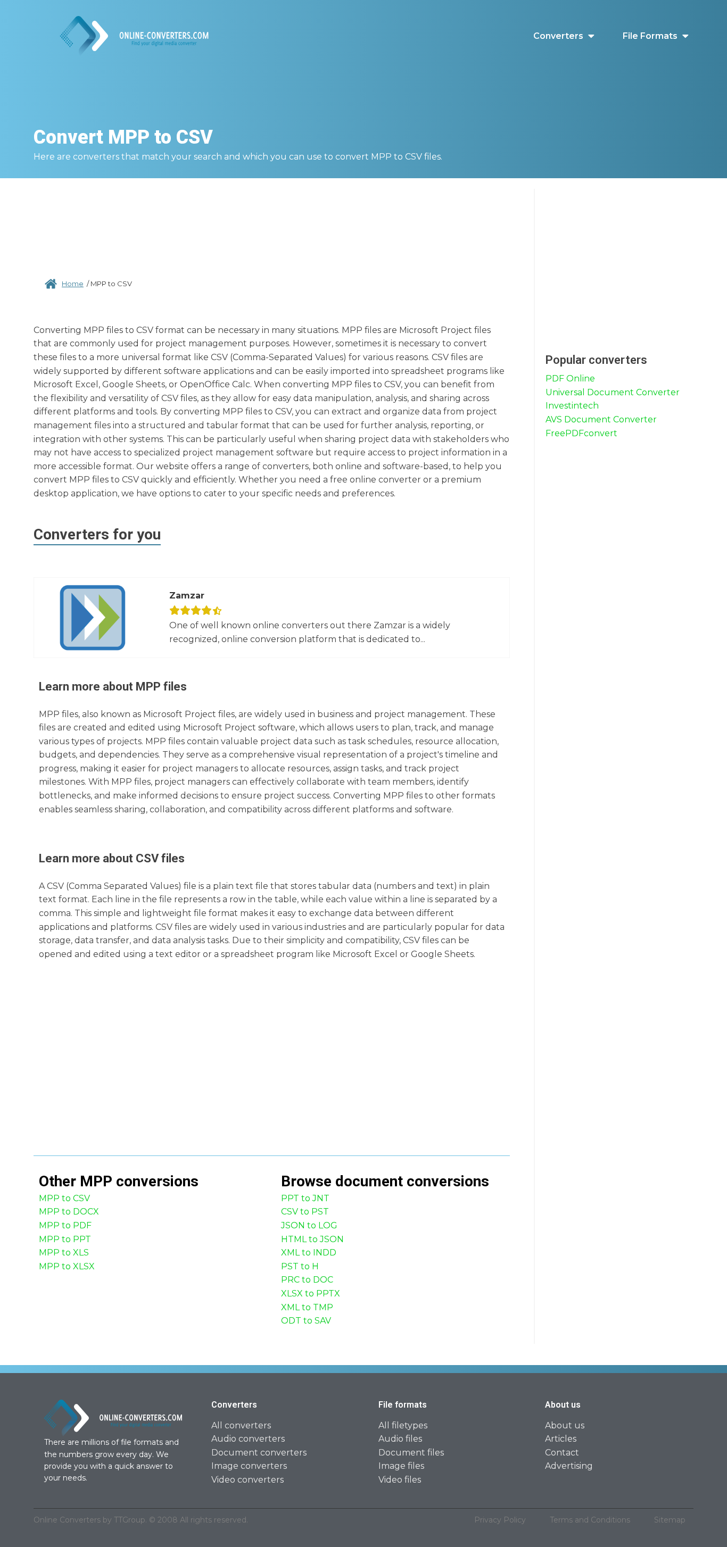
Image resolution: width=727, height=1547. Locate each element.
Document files (411, 1453)
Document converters (259, 1453)
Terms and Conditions (590, 1520)
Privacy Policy (500, 1520)
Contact (562, 1453)
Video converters (247, 1480)
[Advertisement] (272, 223)
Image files (401, 1466)
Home (73, 283)
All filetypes (402, 1425)
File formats (650, 36)
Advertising (569, 1466)
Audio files (400, 1439)
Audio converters (248, 1439)
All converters (241, 1425)
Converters (558, 36)
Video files (399, 1480)
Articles (560, 1439)
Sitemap (669, 1520)
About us (564, 1425)
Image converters (249, 1466)
